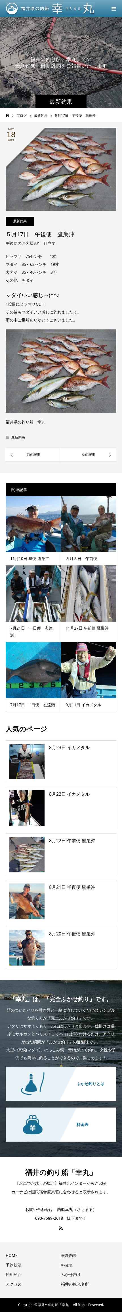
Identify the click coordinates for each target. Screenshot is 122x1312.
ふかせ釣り (71, 1274)
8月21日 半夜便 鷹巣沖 (72, 887)
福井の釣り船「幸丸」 (61, 1172)
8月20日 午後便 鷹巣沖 (72, 934)
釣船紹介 (14, 1274)
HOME (12, 1255)
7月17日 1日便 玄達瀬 (32, 704)
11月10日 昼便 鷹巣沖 (29, 558)
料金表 (67, 1265)
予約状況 (14, 1265)
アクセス (14, 1284)
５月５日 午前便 (81, 558)
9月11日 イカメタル (83, 704)
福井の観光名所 (75, 1284)
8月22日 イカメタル (69, 794)
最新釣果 (20, 221)
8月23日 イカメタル (69, 747)
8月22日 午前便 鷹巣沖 (72, 840)
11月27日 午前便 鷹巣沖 (87, 628)
